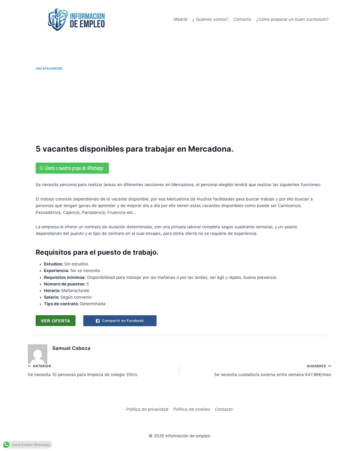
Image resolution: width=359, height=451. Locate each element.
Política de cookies (191, 409)
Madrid (181, 19)
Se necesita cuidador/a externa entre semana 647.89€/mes (272, 370)
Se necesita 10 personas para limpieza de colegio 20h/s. (83, 370)
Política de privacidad (147, 409)
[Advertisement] (179, 107)
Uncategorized (49, 68)
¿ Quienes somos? (210, 19)
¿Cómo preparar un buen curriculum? (292, 19)
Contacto (242, 19)
